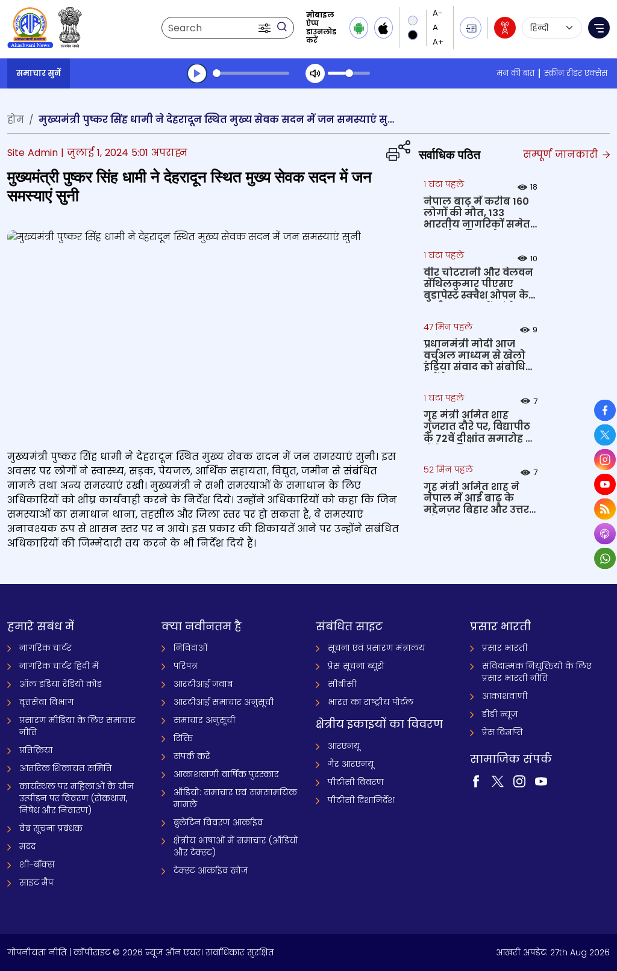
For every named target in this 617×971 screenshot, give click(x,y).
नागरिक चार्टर (45, 648)
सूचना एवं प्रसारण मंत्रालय (376, 648)
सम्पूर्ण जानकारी (562, 154)
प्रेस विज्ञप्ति (502, 732)
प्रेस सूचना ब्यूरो (356, 666)
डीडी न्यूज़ (500, 714)
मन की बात (515, 73)
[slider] (251, 73)
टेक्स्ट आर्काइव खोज (211, 870)
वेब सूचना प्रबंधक (51, 828)
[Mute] (315, 73)
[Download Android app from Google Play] (358, 28)
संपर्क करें (192, 756)
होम (15, 119)
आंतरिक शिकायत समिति (65, 768)
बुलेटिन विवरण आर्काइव (218, 822)
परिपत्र (186, 666)
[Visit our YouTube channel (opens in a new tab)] (541, 781)
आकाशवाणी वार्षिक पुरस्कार (226, 774)
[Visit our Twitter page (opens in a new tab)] (498, 781)
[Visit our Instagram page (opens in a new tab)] (519, 781)
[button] (265, 27)
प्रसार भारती (505, 648)
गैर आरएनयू (351, 764)
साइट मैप (36, 882)
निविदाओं (191, 648)
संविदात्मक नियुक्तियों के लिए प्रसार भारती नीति (537, 672)
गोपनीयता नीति (37, 952)
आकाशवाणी (505, 696)
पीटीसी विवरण (356, 782)
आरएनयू (344, 746)
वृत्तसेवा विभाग (46, 702)
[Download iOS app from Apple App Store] (383, 28)
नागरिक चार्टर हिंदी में (59, 666)
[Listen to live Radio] (505, 28)
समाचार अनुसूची (205, 720)
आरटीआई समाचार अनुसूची (224, 702)
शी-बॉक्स (37, 864)
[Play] (197, 73)
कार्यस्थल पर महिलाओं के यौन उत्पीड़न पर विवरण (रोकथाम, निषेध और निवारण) (76, 798)
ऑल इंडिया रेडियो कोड (60, 684)
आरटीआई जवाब (203, 684)
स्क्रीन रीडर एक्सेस (575, 73)
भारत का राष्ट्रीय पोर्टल (370, 702)
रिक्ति (183, 738)
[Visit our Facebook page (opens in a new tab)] (476, 781)
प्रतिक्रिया (36, 750)
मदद (27, 846)
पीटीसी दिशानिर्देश (361, 800)
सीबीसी (342, 684)
